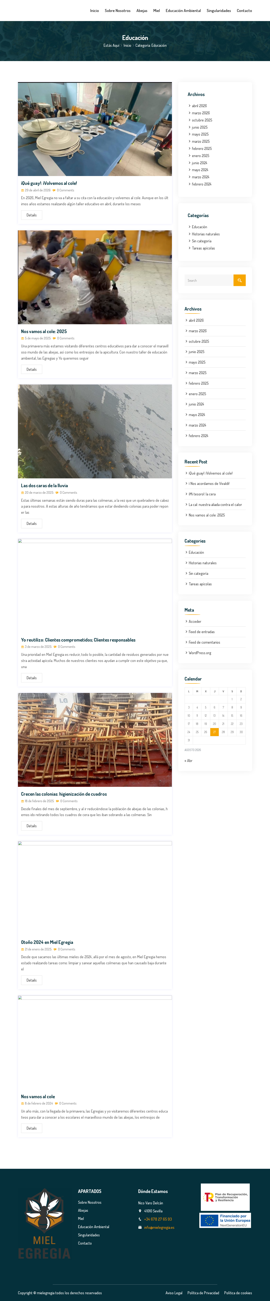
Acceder (195, 621)
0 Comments (65, 190)
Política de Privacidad (203, 1292)
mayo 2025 (200, 134)
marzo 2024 (200, 177)
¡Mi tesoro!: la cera (202, 494)
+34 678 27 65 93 (158, 1219)
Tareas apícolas (203, 248)
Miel (156, 10)
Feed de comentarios (204, 642)
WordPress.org (200, 652)
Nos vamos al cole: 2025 (44, 331)
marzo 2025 (201, 141)
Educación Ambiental (183, 10)
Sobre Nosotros (118, 10)
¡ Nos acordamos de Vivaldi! (209, 483)
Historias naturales (206, 234)
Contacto (244, 10)
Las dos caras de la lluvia (44, 485)
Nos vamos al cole (38, 1096)
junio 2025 (200, 127)
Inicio (94, 10)
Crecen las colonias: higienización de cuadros (64, 794)
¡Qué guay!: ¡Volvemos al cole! (49, 183)
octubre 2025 (202, 120)
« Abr (188, 760)
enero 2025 (200, 155)
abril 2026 (199, 105)
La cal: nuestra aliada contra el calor (215, 504)
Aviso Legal (174, 1292)
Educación (199, 226)
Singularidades (219, 10)
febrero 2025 (202, 148)
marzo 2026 (201, 113)
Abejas (141, 10)
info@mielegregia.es (159, 1227)
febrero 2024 (202, 184)
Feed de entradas (202, 631)
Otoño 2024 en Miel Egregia (47, 942)
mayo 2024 (200, 169)
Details (32, 215)
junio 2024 (199, 162)
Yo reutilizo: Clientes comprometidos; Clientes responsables (78, 640)
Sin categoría (201, 241)
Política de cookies (238, 1292)
